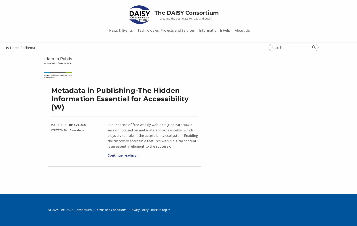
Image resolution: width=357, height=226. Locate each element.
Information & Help (214, 30)
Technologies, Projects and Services (166, 30)
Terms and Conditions (110, 210)
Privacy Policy (139, 210)
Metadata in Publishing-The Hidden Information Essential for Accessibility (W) (120, 98)
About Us (242, 30)
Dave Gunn (77, 130)
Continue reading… (123, 155)
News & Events (121, 30)
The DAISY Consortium (186, 12)
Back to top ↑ (160, 210)
